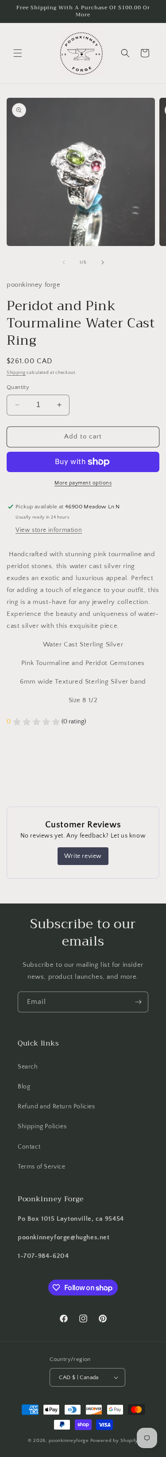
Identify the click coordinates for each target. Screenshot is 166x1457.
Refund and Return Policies (56, 1106)
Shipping (16, 372)
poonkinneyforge (69, 1440)
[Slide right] (102, 262)
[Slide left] (63, 262)
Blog (24, 1086)
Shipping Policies (42, 1126)
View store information (48, 530)
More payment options (83, 483)
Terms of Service (42, 1166)
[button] (17, 53)
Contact (29, 1146)
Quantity (18, 387)
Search (28, 1066)
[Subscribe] (138, 1002)
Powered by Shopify (114, 1440)
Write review (83, 856)
